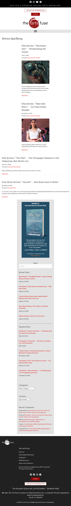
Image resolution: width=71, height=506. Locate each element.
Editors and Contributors (26, 463)
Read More (25, 95)
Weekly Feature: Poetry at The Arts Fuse (31, 316)
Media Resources (24, 460)
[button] (35, 10)
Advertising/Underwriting (26, 455)
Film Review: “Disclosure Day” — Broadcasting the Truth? (34, 48)
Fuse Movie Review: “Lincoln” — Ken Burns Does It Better (30, 182)
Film (34, 57)
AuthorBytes (50, 502)
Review (38, 57)
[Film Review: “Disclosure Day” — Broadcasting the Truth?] (35, 72)
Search (35, 263)
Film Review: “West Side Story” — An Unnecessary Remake (34, 106)
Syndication (22, 457)
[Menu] (35, 31)
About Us (21, 452)
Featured (30, 57)
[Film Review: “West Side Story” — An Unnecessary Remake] (35, 130)
